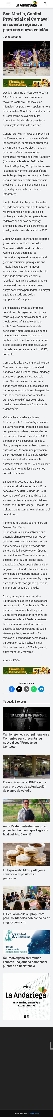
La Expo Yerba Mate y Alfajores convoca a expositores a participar (24, 874)
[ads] (26, 83)
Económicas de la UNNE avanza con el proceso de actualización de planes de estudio (25, 786)
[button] (8, 4)
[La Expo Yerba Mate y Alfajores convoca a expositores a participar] (26, 854)
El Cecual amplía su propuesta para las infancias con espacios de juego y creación (26, 918)
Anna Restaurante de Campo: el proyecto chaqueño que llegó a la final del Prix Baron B (25, 830)
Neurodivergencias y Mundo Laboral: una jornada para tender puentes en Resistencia (25, 962)
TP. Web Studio (33, 1113)
